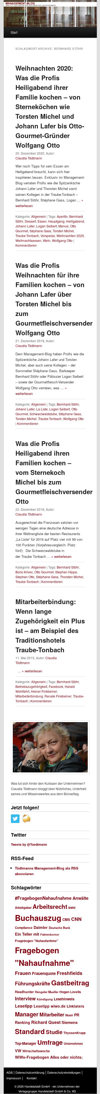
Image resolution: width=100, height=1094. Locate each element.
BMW (71, 908)
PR (76, 1014)
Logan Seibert (46, 226)
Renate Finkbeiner (58, 696)
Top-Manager (25, 1043)
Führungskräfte (32, 983)
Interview (25, 998)
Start (14, 32)
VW (18, 1051)
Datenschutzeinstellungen (64, 1072)
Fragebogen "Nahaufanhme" (36, 941)
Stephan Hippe (66, 572)
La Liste (42, 409)
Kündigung (45, 999)
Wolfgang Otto (62, 240)
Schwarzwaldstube (43, 413)
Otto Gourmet (44, 572)
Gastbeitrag (70, 983)
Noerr (69, 1015)
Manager (26, 1014)
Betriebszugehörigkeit (31, 686)
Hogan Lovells (70, 991)
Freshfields (69, 973)
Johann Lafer (25, 226)
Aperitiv (62, 216)
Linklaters (75, 1006)
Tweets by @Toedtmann (29, 844)
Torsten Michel (63, 230)
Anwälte (81, 898)
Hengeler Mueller (46, 992)
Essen (42, 221)
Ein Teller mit (27, 934)
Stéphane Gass (70, 413)
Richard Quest (46, 1022)
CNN (76, 919)
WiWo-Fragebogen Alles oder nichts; (49, 1057)
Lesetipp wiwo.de (50, 1006)
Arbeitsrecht (50, 906)
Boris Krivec (24, 572)
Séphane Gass (40, 230)
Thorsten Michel (71, 576)
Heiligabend (75, 221)
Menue (63, 226)
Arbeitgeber (23, 907)
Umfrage (50, 1042)
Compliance (24, 927)
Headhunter (24, 991)
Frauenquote (44, 973)
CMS (66, 919)
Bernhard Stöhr (68, 404)
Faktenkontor (49, 934)
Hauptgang (56, 221)
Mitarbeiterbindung (29, 696)
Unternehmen (73, 1043)
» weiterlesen (61, 556)
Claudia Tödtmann (28, 158)
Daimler (41, 927)
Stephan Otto (24, 576)
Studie (54, 1032)
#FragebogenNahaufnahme (43, 898)
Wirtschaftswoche (36, 1051)
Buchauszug (38, 917)
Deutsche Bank (59, 928)
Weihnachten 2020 (70, 235)
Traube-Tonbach (27, 235)
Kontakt (32, 1078)
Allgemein (38, 216)
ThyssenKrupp (74, 1033)
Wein (46, 240)
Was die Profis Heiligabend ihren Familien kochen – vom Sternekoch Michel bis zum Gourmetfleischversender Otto (54, 472)
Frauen (23, 973)
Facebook (56, 686)
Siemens (70, 1022)
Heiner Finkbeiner (44, 691)
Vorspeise (48, 235)
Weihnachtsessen (28, 240)
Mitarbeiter (51, 1014)
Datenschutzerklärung (29, 1072)
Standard (30, 1031)
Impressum (13, 1078)
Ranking (22, 1022)
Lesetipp (24, 1006)
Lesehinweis (64, 998)
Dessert (30, 221)
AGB (9, 1072)
